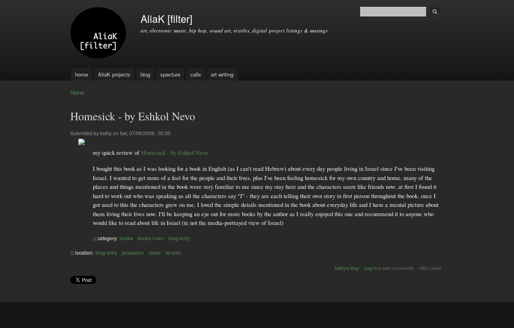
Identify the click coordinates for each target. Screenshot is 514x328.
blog (145, 74)
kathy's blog (347, 268)
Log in (371, 268)
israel (155, 252)
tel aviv (173, 252)
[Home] (99, 34)
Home (77, 92)
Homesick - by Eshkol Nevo (174, 152)
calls (195, 74)
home (81, 74)
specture (170, 74)
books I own (151, 238)
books (126, 238)
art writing (222, 74)
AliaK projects (114, 74)
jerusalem (133, 252)
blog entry (179, 238)
